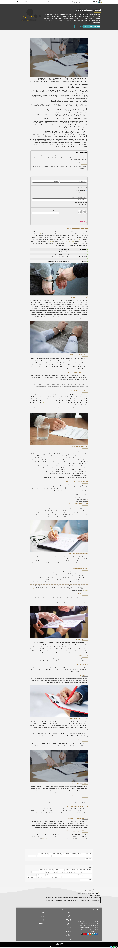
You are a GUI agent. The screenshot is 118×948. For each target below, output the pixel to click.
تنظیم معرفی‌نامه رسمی (32, 877)
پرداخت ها (50, 2)
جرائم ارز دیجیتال (68, 936)
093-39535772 (99, 946)
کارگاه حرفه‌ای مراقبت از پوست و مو (55, 877)
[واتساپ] (114, 947)
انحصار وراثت (69, 934)
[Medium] (92, 934)
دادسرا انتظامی (69, 915)
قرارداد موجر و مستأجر (40, 874)
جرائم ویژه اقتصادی (68, 931)
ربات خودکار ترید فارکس (64, 874)
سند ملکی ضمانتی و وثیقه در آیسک (85, 856)
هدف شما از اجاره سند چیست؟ (80, 202)
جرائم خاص (69, 927)
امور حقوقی (69, 912)
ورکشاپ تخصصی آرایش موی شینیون (52, 874)
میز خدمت (45, 2)
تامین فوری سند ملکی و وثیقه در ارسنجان (84, 853)
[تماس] (116, 947)
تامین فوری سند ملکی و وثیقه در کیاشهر (69, 853)
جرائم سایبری (69, 930)
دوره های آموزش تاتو (62, 872)
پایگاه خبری (44, 838)
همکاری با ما (69, 939)
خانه (100, 5)
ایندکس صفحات (68, 938)
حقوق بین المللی (68, 913)
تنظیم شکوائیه (55, 588)
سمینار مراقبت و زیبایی (87, 874)
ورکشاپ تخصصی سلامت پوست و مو (76, 874)
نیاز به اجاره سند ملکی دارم (80, 190)
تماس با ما (27, 2)
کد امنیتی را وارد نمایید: (54, 211)
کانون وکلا (69, 926)
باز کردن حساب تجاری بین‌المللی (51, 872)
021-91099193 (106, 946)
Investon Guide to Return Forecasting (46, 869)
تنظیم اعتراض (50, 588)
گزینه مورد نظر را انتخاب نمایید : (80, 188)
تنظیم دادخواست (61, 588)
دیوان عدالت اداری (68, 919)
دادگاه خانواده (69, 916)
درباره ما (39, 2)
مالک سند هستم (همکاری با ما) (79, 192)
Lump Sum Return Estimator (70, 869)
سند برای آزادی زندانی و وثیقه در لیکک (59, 856)
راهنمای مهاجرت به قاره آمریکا (42, 877)
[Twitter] (88, 934)
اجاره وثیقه (79, 239)
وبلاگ (18, 2)
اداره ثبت (44, 402)
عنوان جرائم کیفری (68, 920)
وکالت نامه (33, 2)
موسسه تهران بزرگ (70, 241)
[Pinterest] (86, 934)
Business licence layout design (86, 879)
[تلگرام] (111, 947)
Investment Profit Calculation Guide (69, 877)
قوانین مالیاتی (69, 924)
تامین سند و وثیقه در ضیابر (43, 853)
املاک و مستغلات (68, 935)
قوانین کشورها (69, 923)
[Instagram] (82, 934)
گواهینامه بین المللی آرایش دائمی (72, 872)
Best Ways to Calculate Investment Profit (84, 877)
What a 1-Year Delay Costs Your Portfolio (84, 869)
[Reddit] (90, 934)
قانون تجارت (69, 922)
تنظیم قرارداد (40, 588)
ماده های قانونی (69, 928)
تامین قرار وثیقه (85, 590)
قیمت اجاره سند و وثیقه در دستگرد (55, 853)
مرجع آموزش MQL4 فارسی (59, 869)
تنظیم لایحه (45, 588)
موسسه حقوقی (50, 241)
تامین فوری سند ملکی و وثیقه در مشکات (44, 856)
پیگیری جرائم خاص (88, 858)
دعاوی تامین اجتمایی (68, 917)
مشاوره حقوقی (35, 588)
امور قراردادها (69, 932)
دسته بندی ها (41, 923)
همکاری (22, 2)
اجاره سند (39, 233)
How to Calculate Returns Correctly (38, 872)
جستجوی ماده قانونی (32, 856)
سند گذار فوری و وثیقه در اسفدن (72, 856)
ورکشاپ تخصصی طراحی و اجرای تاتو (85, 872)
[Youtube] (84, 934)
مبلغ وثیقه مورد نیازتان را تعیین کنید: (79, 197)
